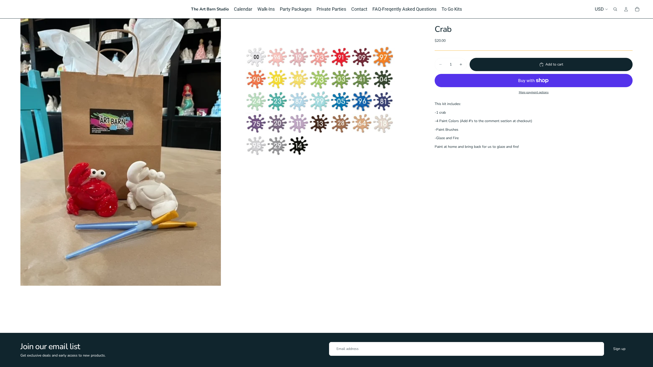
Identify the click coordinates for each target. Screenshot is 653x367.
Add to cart (554, 64)
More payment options (534, 92)
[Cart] (637, 9)
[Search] (615, 9)
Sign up (619, 348)
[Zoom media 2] (322, 152)
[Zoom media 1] (120, 152)
